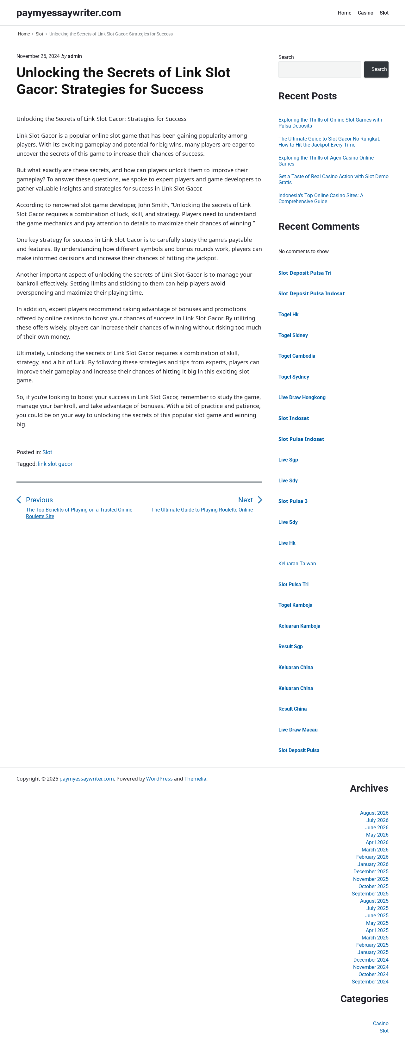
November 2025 (371, 879)
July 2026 (377, 820)
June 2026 (377, 828)
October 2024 (373, 974)
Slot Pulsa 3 (293, 501)
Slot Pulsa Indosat (301, 439)
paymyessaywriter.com (86, 778)
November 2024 (371, 967)
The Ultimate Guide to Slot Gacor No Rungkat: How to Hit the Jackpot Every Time (329, 142)
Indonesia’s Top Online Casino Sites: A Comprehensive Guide (320, 198)
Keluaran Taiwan (297, 564)
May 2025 (377, 923)
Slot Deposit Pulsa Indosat (311, 293)
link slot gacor (55, 464)
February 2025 (372, 945)
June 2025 (377, 916)
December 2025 (371, 872)
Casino (365, 13)
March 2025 (375, 938)
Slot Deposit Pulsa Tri (305, 272)
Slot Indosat (293, 418)
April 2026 (377, 842)
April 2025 (377, 930)
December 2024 (371, 960)
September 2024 (370, 982)
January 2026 (373, 864)
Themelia (195, 778)
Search (286, 57)
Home (345, 13)
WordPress (159, 778)
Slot (384, 13)
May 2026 (377, 835)
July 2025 (377, 908)
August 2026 (374, 813)
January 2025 (373, 952)
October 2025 (373, 886)
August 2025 (374, 901)
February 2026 (372, 857)
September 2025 (370, 894)
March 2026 (375, 850)
